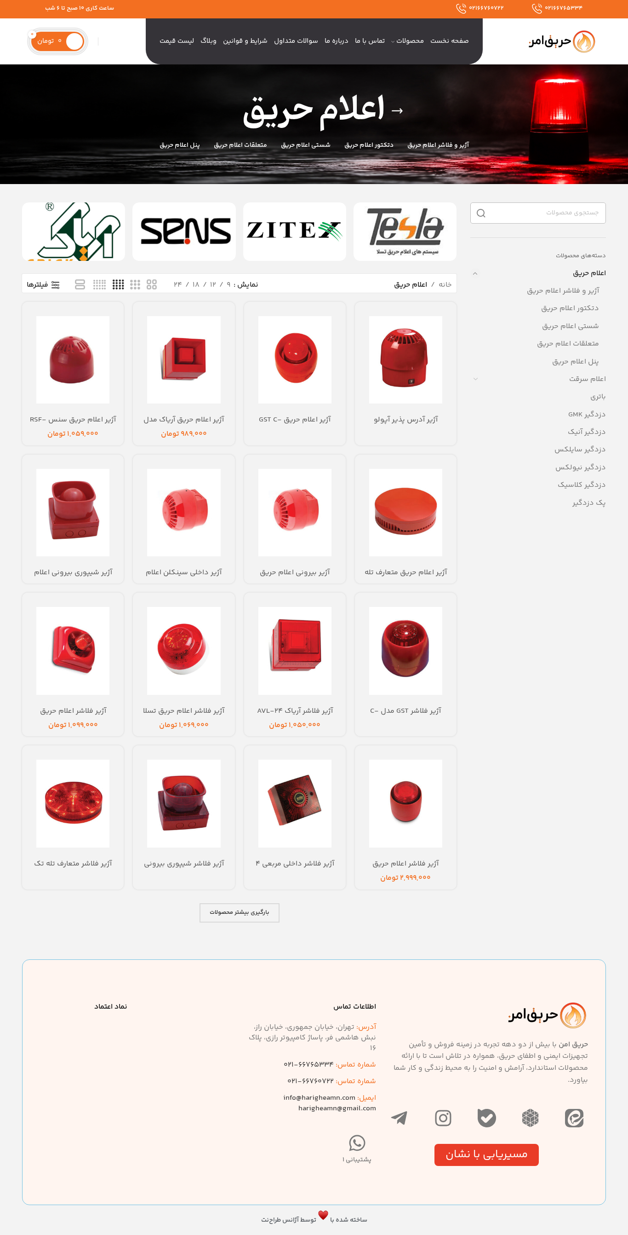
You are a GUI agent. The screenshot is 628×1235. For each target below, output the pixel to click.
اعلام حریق (589, 273)
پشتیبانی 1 (357, 1160)
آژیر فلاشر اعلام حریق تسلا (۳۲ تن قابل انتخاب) (183, 716)
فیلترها (37, 285)
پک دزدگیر (589, 503)
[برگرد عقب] (397, 111)
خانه (445, 285)
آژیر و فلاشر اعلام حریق (563, 291)
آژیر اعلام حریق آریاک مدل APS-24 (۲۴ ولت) (183, 425)
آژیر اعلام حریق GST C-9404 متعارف (295, 425)
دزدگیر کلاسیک (582, 485)
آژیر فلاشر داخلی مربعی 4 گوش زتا (295, 869)
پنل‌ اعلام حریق (575, 362)
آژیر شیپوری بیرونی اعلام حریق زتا (73, 578)
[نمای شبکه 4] (118, 285)
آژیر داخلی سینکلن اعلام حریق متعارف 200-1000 (184, 578)
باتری (598, 397)
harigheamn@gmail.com (337, 1108)
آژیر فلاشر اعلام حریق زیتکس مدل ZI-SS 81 (73, 716)
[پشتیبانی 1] (357, 1143)
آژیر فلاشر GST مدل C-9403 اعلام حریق (405, 716)
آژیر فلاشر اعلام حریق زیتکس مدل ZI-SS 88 (405, 869)
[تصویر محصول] (184, 359)
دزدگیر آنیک (587, 432)
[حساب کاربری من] (93, 41)
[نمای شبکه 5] (99, 285)
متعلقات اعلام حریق (568, 344)
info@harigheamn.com (319, 1098)
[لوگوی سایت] (562, 41)
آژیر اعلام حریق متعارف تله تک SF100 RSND (406, 578)
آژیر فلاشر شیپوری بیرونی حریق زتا (184, 869)
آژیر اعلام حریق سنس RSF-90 (73, 425)
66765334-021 (330, 1065)
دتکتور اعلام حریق (570, 308)
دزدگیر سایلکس (580, 450)
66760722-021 (331, 1081)
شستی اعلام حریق (570, 326)
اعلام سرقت (587, 379)
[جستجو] (103, 41)
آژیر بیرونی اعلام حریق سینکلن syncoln (295, 578)
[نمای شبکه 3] (135, 285)
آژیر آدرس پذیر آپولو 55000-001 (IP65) (406, 425)
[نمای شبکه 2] (152, 285)
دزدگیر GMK (587, 415)
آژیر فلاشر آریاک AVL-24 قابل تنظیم (295, 716)
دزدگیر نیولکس (580, 467)
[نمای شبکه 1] (80, 285)
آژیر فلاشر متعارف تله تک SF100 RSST (73, 869)
